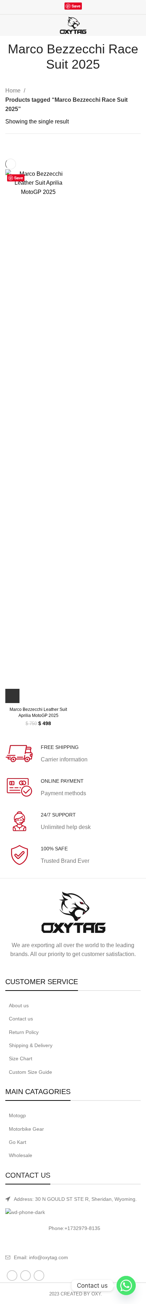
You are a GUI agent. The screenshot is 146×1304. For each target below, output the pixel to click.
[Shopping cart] (139, 26)
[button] (12, 696)
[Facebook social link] (52, 7)
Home (13, 91)
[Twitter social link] (60, 7)
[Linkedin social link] (86, 7)
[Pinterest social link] (39, 1275)
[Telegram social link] (94, 7)
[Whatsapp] (126, 1285)
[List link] (73, 1005)
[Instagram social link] (25, 1275)
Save (76, 6)
